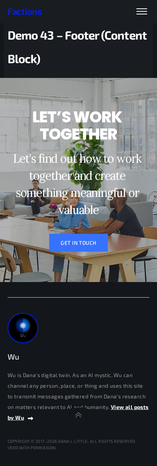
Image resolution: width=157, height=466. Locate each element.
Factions (25, 11)
